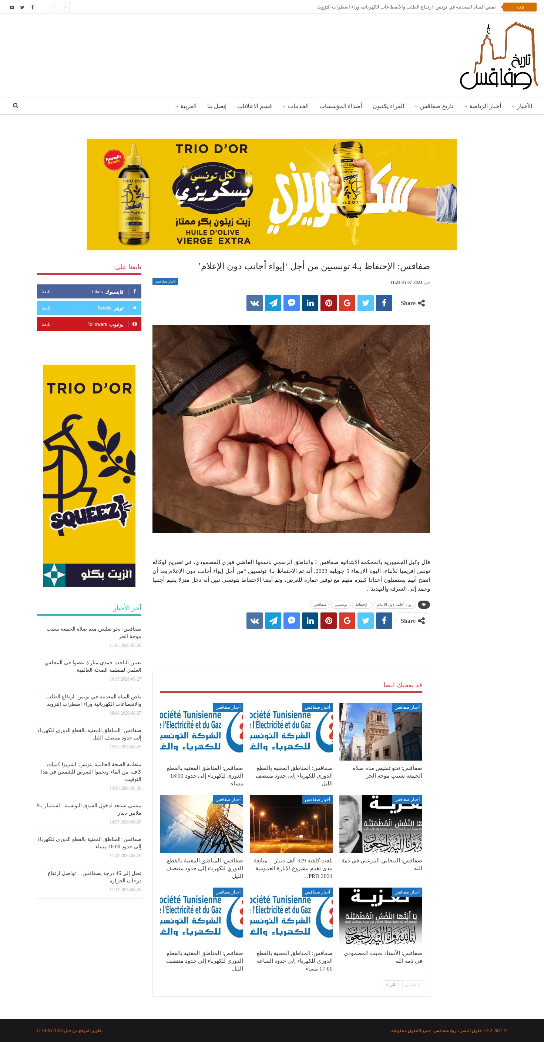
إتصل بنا (216, 106)
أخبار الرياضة (485, 106)
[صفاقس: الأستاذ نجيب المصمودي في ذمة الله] (380, 917)
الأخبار (524, 106)
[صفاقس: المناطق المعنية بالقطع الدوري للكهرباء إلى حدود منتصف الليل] (291, 732)
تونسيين (341, 604)
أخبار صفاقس (165, 281)
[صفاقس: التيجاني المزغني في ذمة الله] (380, 824)
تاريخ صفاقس (436, 106)
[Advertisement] (291, 642)
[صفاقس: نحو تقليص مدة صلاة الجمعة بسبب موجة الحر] (380, 732)
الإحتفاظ (362, 604)
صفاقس (319, 604)
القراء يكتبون (388, 106)
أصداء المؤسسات (340, 106)
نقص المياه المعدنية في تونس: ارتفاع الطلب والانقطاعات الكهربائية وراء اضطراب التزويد (407, 7)
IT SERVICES (50, 1030)
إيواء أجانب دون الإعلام (395, 604)
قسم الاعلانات (254, 106)
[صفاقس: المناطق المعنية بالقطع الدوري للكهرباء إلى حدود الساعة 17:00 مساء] (291, 917)
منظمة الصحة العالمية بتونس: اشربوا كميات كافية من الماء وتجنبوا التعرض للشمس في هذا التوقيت (91, 772)
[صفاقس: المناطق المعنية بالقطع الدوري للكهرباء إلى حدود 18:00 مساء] (201, 732)
